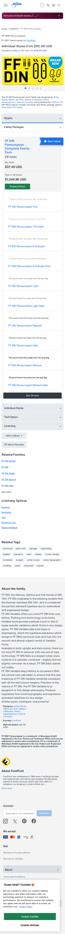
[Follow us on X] (16, 821)
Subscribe (44, 813)
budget (19, 560)
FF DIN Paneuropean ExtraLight (26, 246)
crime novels (33, 560)
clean (17, 565)
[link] (53, 5)
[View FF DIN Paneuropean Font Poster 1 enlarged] (32, 72)
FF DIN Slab (7, 485)
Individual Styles (14, 408)
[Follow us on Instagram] (6, 821)
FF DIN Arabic (8, 473)
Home (4, 28)
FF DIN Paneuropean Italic (23, 345)
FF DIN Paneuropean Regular (25, 325)
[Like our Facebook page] (35, 821)
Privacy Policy (25, 906)
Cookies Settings (30, 925)
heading (7, 565)
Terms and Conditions (14, 876)
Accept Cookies (29, 916)
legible (6, 554)
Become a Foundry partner (16, 852)
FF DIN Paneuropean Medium (25, 365)
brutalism (7, 560)
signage (33, 548)
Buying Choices (17, 186)
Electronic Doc (9, 522)
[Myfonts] (16, 6)
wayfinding (46, 548)
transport (18, 554)
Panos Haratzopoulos (11, 712)
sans (29, 554)
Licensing (9, 426)
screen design (52, 554)
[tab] (25, 88)
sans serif (21, 548)
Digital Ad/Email (9, 527)
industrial (28, 565)
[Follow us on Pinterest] (25, 821)
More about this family (12, 107)
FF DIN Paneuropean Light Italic (26, 306)
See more (6, 491)
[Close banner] (59, 15)
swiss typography (52, 560)
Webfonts (6, 512)
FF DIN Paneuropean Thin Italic (26, 226)
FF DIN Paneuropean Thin (23, 207)
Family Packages (14, 127)
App (4, 517)
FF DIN (5, 467)
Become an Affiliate (13, 858)
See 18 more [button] (32, 395)
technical (7, 548)
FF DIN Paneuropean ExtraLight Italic (29, 266)
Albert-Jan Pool (16, 99)
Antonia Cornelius (25, 102)
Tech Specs (11, 417)
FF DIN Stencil (9, 479)
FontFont (14, 28)
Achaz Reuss (20, 706)
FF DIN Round (8, 460)
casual (40, 565)
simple (38, 554)
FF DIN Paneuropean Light (23, 286)
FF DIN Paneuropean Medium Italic (28, 385)
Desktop (6, 507)
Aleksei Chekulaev (33, 99)
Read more (7, 788)
